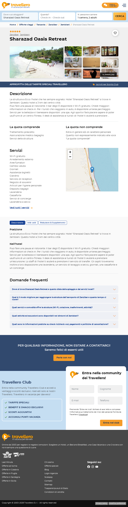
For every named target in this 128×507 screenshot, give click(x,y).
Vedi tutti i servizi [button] (19, 208)
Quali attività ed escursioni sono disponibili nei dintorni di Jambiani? (45, 316)
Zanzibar (53, 25)
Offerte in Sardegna (11, 477)
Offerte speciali (51, 466)
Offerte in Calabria (10, 470)
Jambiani (65, 25)
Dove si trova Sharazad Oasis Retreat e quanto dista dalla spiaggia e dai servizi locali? (53, 289)
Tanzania (41, 25)
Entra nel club (111, 423)
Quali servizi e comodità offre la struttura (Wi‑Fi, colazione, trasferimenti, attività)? (52, 307)
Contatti (48, 481)
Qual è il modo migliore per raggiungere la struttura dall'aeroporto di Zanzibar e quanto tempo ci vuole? (59, 298)
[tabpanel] (64, 62)
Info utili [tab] (31, 223)
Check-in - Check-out (52, 18)
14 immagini (108, 75)
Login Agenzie (51, 473)
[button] (110, 5)
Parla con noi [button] (64, 358)
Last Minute (7, 462)
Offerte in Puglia (9, 473)
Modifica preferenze (117, 503)
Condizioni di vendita (54, 492)
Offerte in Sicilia (9, 481)
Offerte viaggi (26, 25)
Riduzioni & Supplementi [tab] (52, 223)
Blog (46, 470)
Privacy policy (101, 503)
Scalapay (48, 477)
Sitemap (48, 485)
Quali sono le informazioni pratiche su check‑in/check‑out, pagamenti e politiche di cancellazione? (60, 324)
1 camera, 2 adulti (87, 18)
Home (13, 25)
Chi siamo (49, 462)
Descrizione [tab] (17, 223)
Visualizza (83, 414)
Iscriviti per (107, 84)
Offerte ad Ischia (9, 466)
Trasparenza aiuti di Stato (56, 488)
